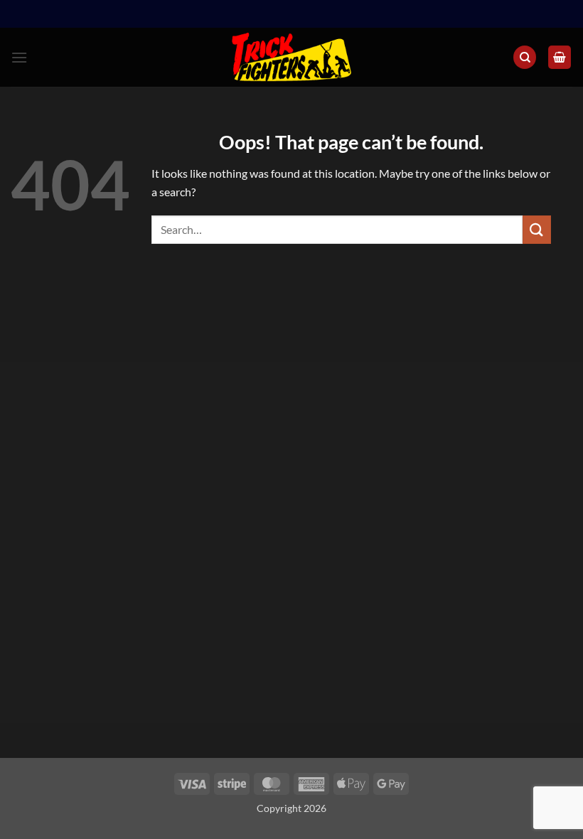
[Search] (524, 57)
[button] (19, 57)
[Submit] (537, 229)
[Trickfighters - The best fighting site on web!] (292, 57)
